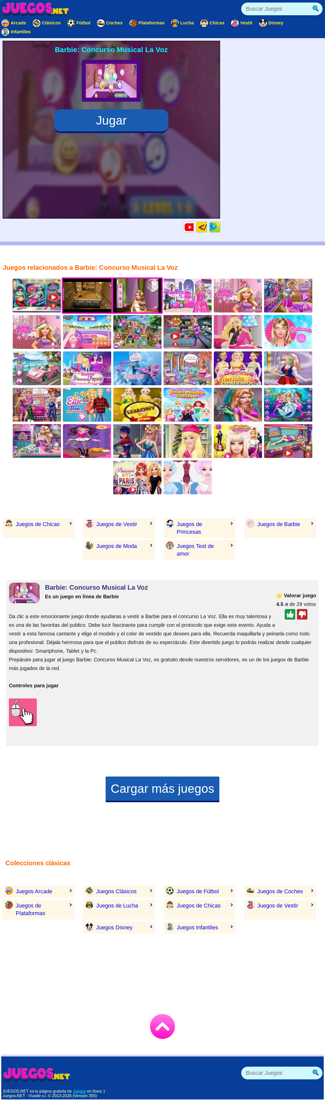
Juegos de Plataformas (30, 909)
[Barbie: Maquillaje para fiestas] (188, 441)
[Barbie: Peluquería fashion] (238, 295)
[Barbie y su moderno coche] (37, 368)
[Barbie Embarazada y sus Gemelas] (137, 332)
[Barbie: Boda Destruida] (188, 368)
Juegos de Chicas (38, 524)
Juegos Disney (114, 927)
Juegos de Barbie (278, 524)
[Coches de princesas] (87, 332)
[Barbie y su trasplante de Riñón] (188, 477)
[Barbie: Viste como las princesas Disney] (188, 405)
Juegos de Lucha (117, 905)
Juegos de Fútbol (198, 891)
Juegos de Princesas (189, 528)
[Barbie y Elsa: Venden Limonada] (137, 405)
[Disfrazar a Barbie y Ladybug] (137, 441)
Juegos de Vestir (116, 524)
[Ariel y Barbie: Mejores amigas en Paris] (137, 477)
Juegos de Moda (116, 546)
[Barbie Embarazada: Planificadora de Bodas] (37, 405)
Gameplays (193, 227)
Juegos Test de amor (195, 550)
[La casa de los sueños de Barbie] (188, 295)
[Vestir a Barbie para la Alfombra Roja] (238, 441)
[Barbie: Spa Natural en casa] (288, 368)
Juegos (79, 1091)
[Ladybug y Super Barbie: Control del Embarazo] (37, 295)
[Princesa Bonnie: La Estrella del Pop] (87, 368)
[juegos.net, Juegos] (35, 9)
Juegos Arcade (34, 891)
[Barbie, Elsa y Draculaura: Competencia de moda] (37, 332)
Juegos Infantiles (197, 927)
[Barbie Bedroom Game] (238, 332)
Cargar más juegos (162, 788)
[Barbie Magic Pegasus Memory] (137, 368)
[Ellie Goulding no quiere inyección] (238, 405)
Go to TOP (162, 1026)
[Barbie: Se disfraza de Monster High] (87, 441)
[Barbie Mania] (288, 332)
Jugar (111, 120)
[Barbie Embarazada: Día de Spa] (288, 441)
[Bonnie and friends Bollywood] (238, 368)
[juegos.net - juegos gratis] (37, 1074)
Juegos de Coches (280, 891)
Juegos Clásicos (116, 891)
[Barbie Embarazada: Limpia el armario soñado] (288, 295)
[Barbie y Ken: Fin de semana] (87, 405)
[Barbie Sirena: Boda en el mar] (288, 405)
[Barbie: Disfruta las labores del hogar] (37, 441)
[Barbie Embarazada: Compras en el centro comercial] (188, 332)
